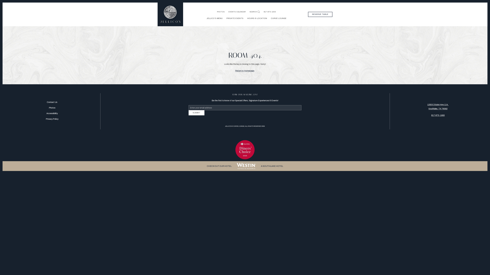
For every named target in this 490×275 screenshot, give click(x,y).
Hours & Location (257, 18)
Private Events (234, 18)
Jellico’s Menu (215, 18)
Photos (221, 12)
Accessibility (52, 114)
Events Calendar (237, 12)
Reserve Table (320, 14)
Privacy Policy (52, 120)
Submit (196, 115)
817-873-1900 (270, 12)
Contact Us (52, 103)
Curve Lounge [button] (278, 18)
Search (253, 12)
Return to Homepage (244, 71)
